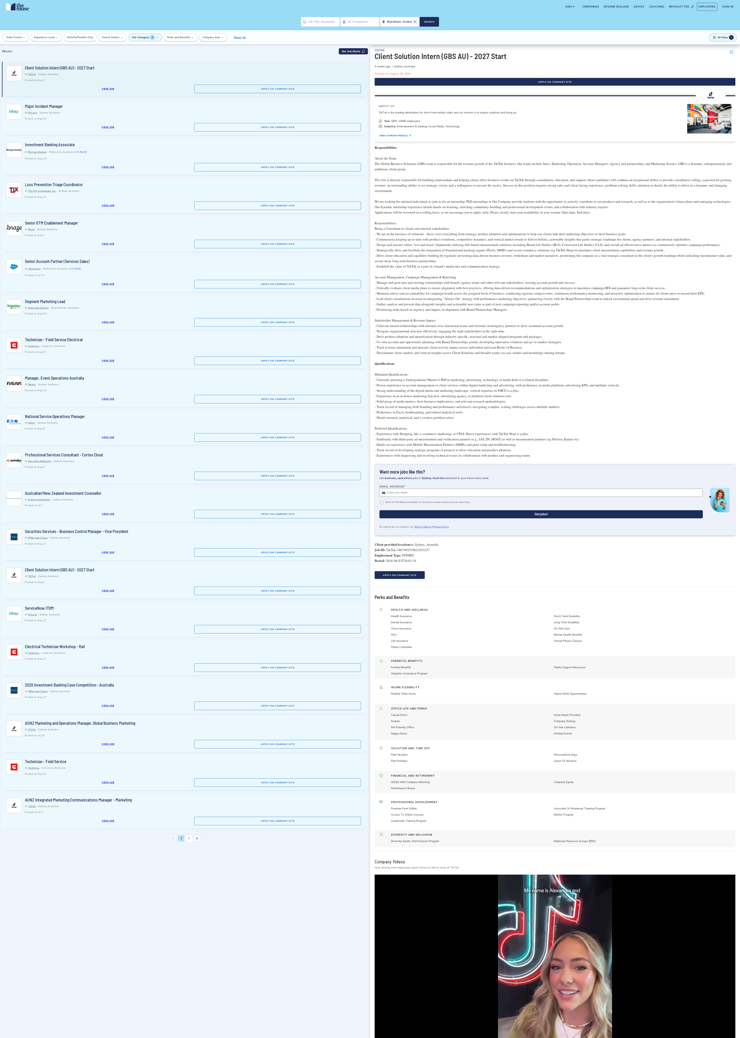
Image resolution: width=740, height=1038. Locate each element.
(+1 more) (81, 152)
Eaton (31, 422)
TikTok (32, 74)
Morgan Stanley (37, 152)
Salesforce (34, 268)
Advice (639, 6)
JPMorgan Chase (38, 537)
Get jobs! (541, 514)
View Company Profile (393, 135)
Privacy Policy (441, 526)
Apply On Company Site (277, 88)
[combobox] (324, 21)
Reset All (240, 37)
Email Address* (392, 486)
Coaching (656, 6)
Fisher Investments (39, 499)
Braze (31, 229)
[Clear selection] (415, 22)
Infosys (32, 112)
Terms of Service (422, 526)
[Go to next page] (197, 838)
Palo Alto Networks (39, 461)
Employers (707, 6)
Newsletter (679, 6)
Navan (32, 384)
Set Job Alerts (351, 51)
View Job (108, 88)
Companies (590, 6)
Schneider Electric (38, 307)
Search (429, 21)
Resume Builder (616, 6)
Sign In (727, 6)
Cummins (34, 346)
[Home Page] (17, 8)
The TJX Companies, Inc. (42, 191)
